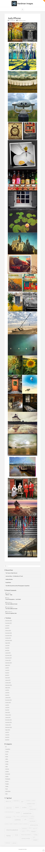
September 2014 (8, 727)
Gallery (6, 759)
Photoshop (24, 828)
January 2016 (7, 697)
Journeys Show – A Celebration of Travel (14, 576)
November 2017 (8, 657)
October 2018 (8, 637)
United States (7, 791)
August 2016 (7, 687)
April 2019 (7, 627)
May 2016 (7, 695)
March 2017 (7, 677)
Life (25, 819)
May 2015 (7, 709)
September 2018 (8, 640)
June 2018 (7, 645)
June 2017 (7, 670)
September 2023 (8, 620)
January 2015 (7, 717)
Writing (14, 843)
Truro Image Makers (26, 834)
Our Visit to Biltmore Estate (11, 604)
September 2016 (8, 685)
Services (7, 781)
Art (6, 746)
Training (6, 786)
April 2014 (7, 739)
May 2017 (7, 672)
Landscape (32, 816)
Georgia (6, 761)
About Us (8, 801)
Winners (35, 840)
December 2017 (8, 655)
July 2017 (7, 667)
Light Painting (31, 818)
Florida (6, 756)
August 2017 (7, 665)
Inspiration (27, 813)
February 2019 (8, 630)
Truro (16, 835)
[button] (22, 9)
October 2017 (8, 660)
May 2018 (7, 647)
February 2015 (8, 714)
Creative (7, 751)
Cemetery (33, 800)
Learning (7, 771)
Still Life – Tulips (9, 594)
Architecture (16, 800)
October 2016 (8, 682)
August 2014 (7, 729)
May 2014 (7, 737)
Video (6, 793)
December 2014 (8, 719)
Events (6, 754)
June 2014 (7, 734)
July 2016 (7, 690)
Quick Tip (35, 828)
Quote (23, 831)
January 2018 (7, 652)
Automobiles (28, 800)
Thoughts (7, 783)
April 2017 (7, 675)
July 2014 (7, 732)
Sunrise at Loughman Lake (11, 613)
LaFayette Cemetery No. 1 (25, 816)
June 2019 (7, 625)
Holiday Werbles (9, 579)
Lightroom (32, 821)
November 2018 (8, 635)
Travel (6, 788)
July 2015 (7, 704)
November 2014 (8, 722)
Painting (6, 776)
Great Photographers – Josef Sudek (13, 599)
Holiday (6, 763)
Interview (7, 768)
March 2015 (7, 712)
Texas (28, 830)
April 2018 (7, 650)
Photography (7, 778)
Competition (7, 749)
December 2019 (8, 623)
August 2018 (7, 642)
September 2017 (8, 662)
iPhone (18, 816)
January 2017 (7, 680)
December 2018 (8, 632)
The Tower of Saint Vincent (11, 573)
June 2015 (7, 707)
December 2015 (8, 699)
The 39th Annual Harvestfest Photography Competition (17, 585)
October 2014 (8, 724)
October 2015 (8, 702)
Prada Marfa (8, 582)
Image (6, 766)
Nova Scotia (7, 773)
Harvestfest (33, 809)
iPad (14, 816)
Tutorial (35, 834)
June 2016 (7, 692)
